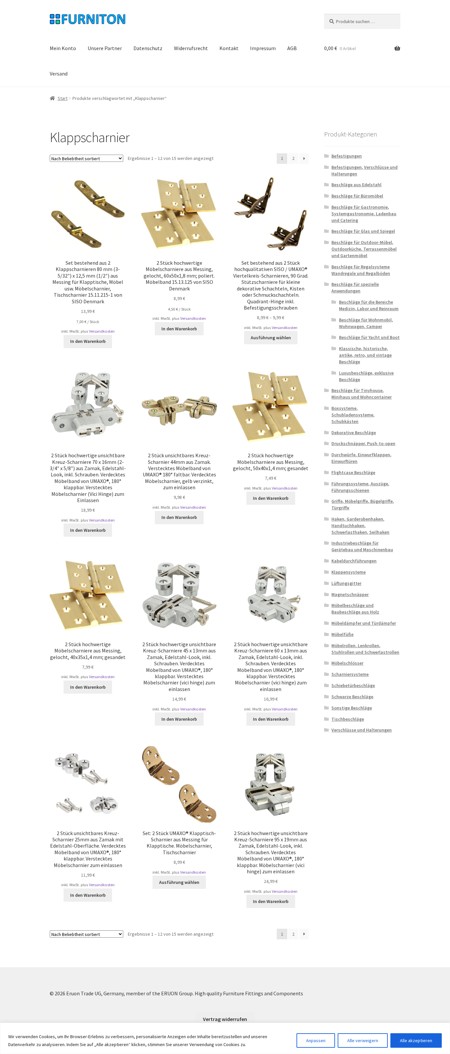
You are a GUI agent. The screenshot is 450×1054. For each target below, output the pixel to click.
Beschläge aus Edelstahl (356, 185)
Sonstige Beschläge (351, 708)
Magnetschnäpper (350, 594)
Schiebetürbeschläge (353, 685)
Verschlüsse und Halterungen (361, 730)
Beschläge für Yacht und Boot (369, 337)
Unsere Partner (105, 48)
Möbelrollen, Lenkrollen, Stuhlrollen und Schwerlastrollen (365, 649)
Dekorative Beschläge (353, 433)
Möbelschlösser (347, 663)
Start (63, 98)
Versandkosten (102, 331)
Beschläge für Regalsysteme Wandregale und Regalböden (360, 270)
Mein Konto (63, 48)
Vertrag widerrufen (225, 1019)
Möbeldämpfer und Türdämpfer (363, 623)
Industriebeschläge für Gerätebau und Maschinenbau (362, 546)
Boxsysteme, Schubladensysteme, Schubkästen (353, 414)
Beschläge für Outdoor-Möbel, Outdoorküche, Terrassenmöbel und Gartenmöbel (364, 248)
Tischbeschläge (347, 719)
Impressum (263, 48)
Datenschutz (147, 48)
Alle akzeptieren (416, 1040)
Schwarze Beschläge (352, 697)
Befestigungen (346, 156)
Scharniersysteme (350, 674)
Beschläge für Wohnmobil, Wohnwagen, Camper (366, 323)
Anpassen (315, 1040)
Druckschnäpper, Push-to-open (363, 443)
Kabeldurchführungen (354, 561)
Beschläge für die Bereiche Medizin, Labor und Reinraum (369, 305)
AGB (292, 48)
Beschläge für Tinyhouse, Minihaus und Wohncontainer (361, 393)
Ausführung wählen (271, 338)
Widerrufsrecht (191, 48)
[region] (225, 1038)
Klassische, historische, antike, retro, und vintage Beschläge (365, 355)
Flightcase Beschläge (353, 472)
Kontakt (229, 48)
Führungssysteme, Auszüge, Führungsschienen (360, 487)
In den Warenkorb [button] (88, 341)
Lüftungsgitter (346, 583)
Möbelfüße (342, 634)
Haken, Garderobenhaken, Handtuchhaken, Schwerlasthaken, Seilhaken (360, 525)
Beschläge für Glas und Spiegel (363, 231)
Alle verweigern (362, 1040)
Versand (59, 73)
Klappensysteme (348, 572)
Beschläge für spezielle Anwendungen (355, 287)
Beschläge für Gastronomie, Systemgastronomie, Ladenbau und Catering (363, 213)
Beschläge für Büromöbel (357, 196)
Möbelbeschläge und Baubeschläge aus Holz (355, 608)
